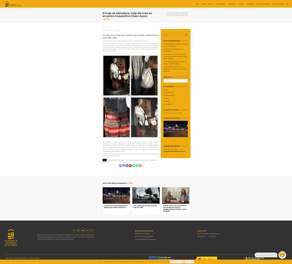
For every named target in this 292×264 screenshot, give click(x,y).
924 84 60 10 (202, 236)
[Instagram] (123, 165)
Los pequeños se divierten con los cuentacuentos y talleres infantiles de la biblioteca (174, 69)
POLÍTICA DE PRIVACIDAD (20, 258)
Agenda (203, 4)
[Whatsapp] (133, 165)
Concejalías (232, 4)
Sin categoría (168, 104)
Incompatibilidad (169, 92)
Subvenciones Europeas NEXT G (145, 236)
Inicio (197, 4)
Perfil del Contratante (263, 4)
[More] (140, 165)
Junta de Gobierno (169, 95)
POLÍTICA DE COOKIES (33, 258)
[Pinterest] (130, 165)
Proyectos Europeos (278, 4)
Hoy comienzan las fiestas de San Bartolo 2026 (145, 206)
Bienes (166, 89)
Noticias (210, 4)
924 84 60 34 (212, 236)
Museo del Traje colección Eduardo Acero (137, 160)
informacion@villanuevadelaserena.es (209, 233)
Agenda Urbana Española (143, 233)
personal (166, 101)
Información (250, 4)
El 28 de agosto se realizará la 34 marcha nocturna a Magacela (116, 206)
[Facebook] (120, 165)
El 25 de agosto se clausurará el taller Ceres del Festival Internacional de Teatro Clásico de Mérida (175, 56)
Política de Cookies (189, 261)
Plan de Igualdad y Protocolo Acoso (146, 239)
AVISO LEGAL (8, 258)
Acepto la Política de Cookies (177, 261)
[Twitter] (137, 165)
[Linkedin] (127, 165)
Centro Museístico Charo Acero (116, 160)
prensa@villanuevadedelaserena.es (174, 151)
